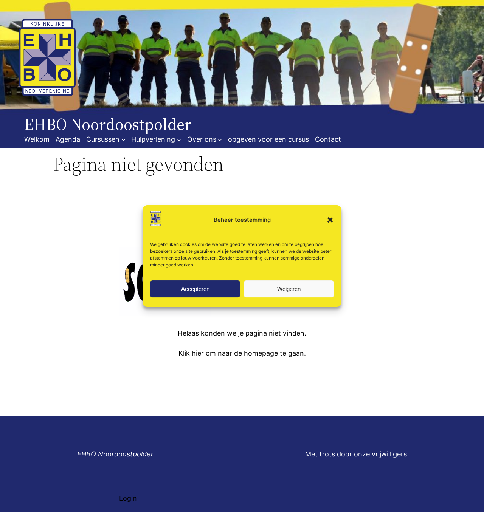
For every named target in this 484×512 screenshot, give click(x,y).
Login (128, 498)
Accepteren (195, 289)
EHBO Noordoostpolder (115, 454)
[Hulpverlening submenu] (179, 140)
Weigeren (289, 289)
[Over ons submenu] (220, 140)
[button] (330, 220)
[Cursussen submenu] (123, 140)
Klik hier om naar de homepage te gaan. (242, 353)
